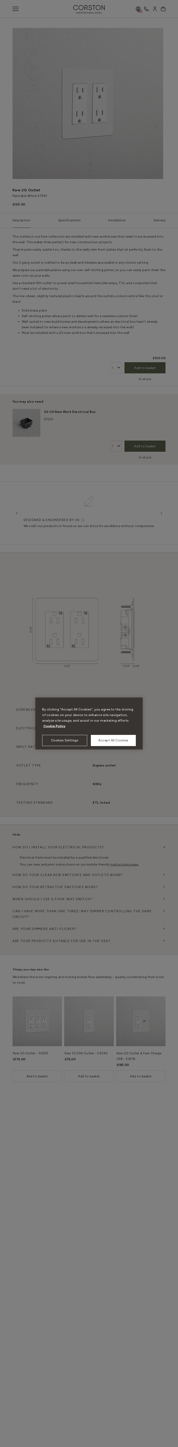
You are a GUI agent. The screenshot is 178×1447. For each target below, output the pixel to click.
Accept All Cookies (113, 740)
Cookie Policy (54, 726)
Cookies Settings (65, 740)
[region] (89, 723)
